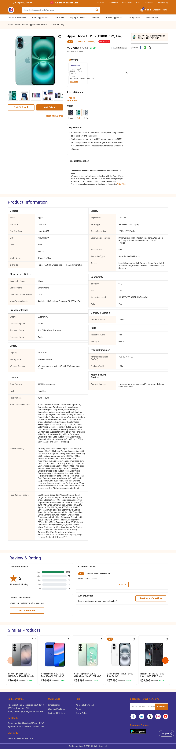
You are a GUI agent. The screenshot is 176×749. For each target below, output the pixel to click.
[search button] (97, 10)
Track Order (149, 3)
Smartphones (54, 705)
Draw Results (113, 3)
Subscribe (161, 706)
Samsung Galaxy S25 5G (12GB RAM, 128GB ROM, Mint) (87, 675)
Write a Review (27, 610)
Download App (163, 3)
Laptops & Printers (56, 713)
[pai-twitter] (150, 716)
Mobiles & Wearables (17, 18)
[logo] (11, 9)
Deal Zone (100, 3)
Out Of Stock (21, 107)
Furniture (95, 18)
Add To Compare (120, 48)
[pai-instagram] (158, 716)
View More (122, 184)
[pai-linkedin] (141, 716)
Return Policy (81, 713)
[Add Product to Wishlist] (34, 639)
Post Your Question (151, 598)
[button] (141, 10)
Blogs (138, 3)
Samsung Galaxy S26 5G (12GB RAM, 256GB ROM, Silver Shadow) (22, 675)
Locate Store (127, 3)
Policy (78, 709)
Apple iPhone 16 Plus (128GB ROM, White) (120, 675)
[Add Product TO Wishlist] (59, 36)
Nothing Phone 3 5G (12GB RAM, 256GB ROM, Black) (152, 675)
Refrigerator (134, 18)
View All (122, 585)
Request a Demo (54, 116)
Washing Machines (56, 709)
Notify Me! (50, 107)
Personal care (152, 18)
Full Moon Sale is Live (66, 2)
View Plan (74, 82)
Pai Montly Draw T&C (84, 705)
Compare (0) (166, 733)
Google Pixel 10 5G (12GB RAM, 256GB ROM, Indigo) (52, 675)
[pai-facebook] (133, 716)
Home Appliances (40, 18)
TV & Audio (59, 18)
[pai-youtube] (165, 716)
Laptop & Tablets (77, 18)
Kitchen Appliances (114, 18)
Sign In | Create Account (155, 9)
